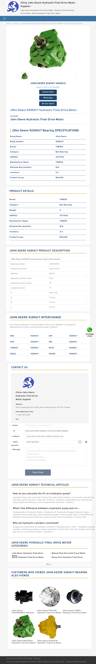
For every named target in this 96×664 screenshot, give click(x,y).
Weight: (12, 210)
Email (15, 425)
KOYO (51, 348)
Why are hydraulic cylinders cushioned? (36, 523)
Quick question (14, 443)
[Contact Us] (89, 332)
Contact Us (19, 659)
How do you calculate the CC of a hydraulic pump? (41, 493)
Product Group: (17, 178)
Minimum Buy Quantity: (21, 167)
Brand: (13, 147)
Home (8, 24)
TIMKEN (14, 348)
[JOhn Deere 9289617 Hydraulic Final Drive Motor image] (48, 49)
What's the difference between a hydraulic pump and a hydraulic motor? (47, 508)
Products (15, 24)
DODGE (52, 354)
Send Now (38, 472)
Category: (14, 152)
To (14, 431)
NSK (12, 336)
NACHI (13, 354)
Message (16, 450)
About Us (10, 659)
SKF (51, 336)
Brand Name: (16, 136)
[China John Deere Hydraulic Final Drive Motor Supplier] (12, 6)
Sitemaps (37, 659)
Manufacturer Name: (19, 162)
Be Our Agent (48, 104)
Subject (16, 436)
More (48, 564)
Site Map (28, 659)
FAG (50, 342)
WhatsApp (48, 98)
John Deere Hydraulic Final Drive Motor (34, 24)
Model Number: (17, 142)
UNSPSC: (14, 157)
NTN (12, 342)
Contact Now (48, 92)
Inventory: (15, 172)
